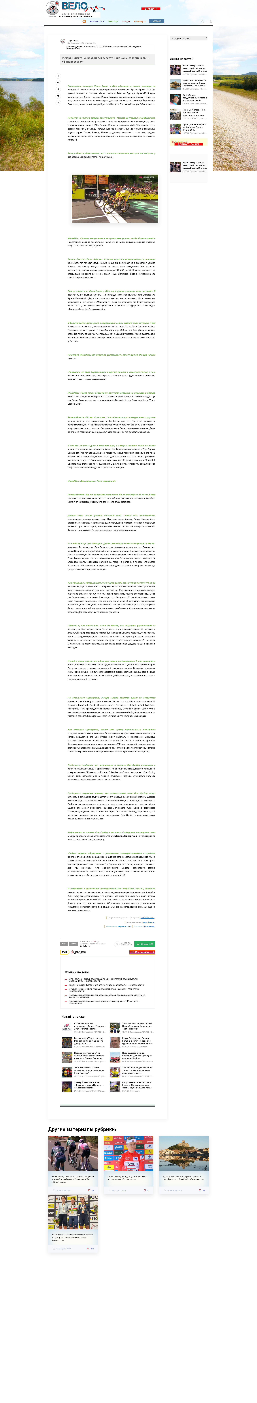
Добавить (126, 944)
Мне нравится (144, 952)
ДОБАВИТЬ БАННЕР (151, 9)
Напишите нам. (149, 926)
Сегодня (126, 21)
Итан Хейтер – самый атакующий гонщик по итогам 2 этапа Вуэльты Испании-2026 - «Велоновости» (73, 1179)
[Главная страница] (84, 21)
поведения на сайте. (124, 926)
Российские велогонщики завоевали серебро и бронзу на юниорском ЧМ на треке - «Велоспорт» (72, 1237)
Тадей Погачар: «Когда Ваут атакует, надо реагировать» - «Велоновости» (127, 1177)
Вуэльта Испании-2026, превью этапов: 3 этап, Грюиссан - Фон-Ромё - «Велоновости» (183, 1177)
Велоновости (96, 21)
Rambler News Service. (147, 918)
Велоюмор (138, 21)
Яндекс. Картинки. (148, 922)
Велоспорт (113, 21)
